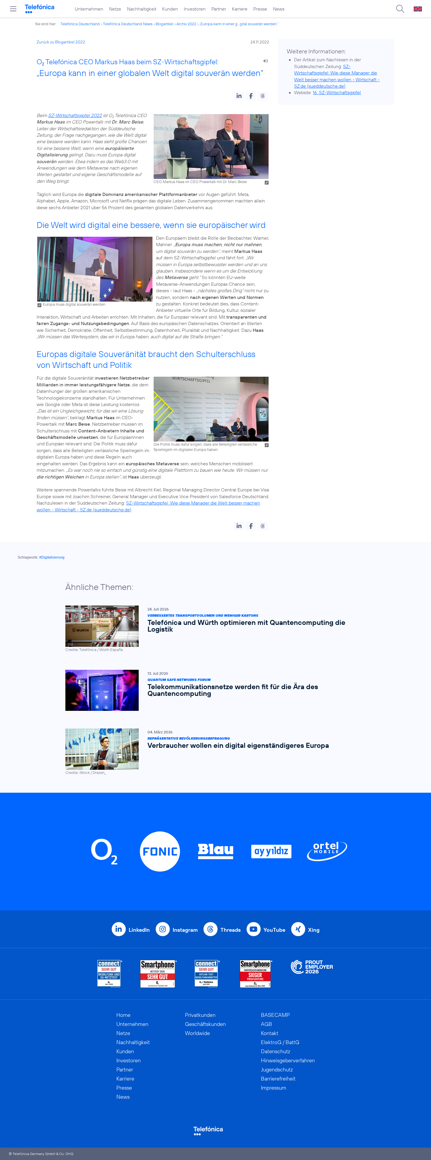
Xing (314, 929)
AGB (266, 1024)
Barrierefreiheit (278, 1078)
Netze (115, 9)
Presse (260, 9)
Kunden (170, 9)
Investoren (195, 9)
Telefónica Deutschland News (127, 23)
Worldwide (197, 1033)
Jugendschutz (277, 1069)
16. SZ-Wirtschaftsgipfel (337, 92)
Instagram (185, 929)
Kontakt (269, 1033)
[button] (239, 96)
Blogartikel (164, 23)
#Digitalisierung (52, 557)
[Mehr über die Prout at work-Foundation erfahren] (312, 974)
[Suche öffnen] (400, 9)
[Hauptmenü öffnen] (13, 9)
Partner (218, 9)
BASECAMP (275, 1015)
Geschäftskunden (205, 1024)
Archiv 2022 (186, 23)
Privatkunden (200, 1015)
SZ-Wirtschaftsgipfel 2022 (75, 115)
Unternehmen (89, 9)
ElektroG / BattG (280, 1042)
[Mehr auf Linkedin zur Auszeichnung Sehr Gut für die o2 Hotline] (207, 974)
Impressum (273, 1087)
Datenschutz (275, 1051)
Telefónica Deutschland (80, 23)
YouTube (274, 929)
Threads (230, 929)
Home (123, 1015)
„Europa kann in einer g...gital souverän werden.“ (239, 23)
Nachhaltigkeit (141, 9)
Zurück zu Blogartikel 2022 (61, 42)
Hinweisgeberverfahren (288, 1060)
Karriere (239, 9)
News (278, 9)
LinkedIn (139, 929)
